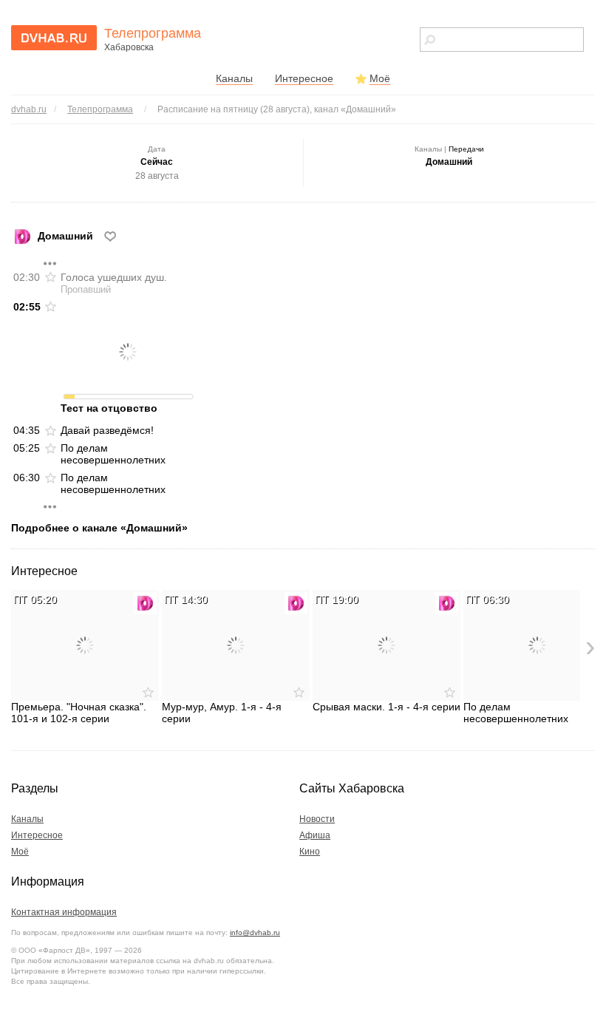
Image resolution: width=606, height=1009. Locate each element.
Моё (380, 78)
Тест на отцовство (109, 408)
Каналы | (449, 149)
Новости (317, 819)
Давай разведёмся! (107, 430)
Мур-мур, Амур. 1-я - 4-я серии (222, 712)
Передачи (466, 149)
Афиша (314, 835)
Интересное (304, 78)
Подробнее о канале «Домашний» (99, 528)
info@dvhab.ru (255, 932)
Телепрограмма (100, 109)
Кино (309, 851)
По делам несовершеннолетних (113, 454)
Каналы (234, 78)
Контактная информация (64, 912)
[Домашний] (145, 603)
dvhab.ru (29, 109)
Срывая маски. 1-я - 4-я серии (386, 707)
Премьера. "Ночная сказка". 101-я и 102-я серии (78, 712)
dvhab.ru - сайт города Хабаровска (54, 37)
